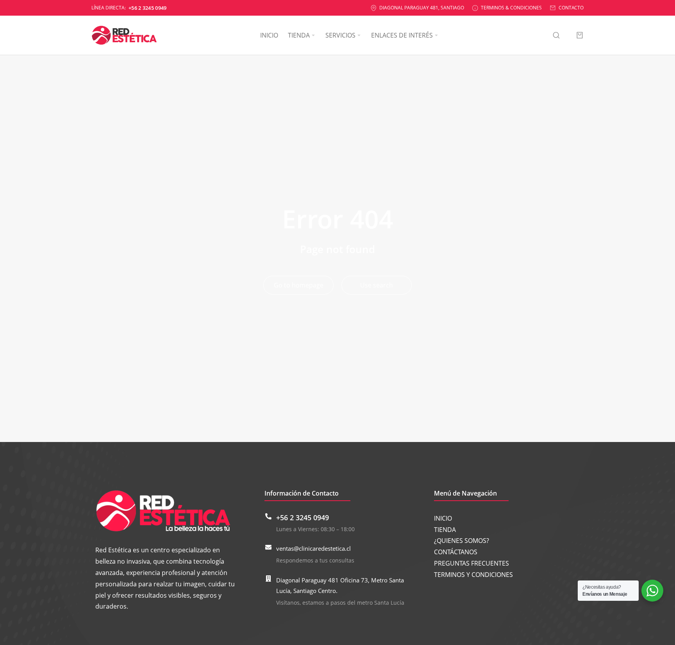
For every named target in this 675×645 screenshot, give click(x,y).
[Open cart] (580, 35)
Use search (376, 285)
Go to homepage (298, 285)
